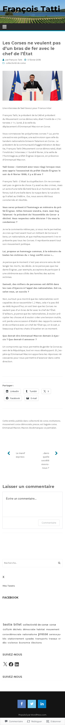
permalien (51, 428)
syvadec (29, 638)
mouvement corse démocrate (17, 424)
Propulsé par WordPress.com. (32, 715)
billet (18, 624)
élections (36, 642)
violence (13, 642)
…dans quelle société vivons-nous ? (45, 461)
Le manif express (20, 455)
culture (7, 629)
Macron (24, 428)
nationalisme (29, 634)
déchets (17, 629)
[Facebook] (11, 664)
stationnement (16, 638)
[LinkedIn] (17, 664)
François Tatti (31, 9)
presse (36, 424)
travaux (53, 638)
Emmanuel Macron (11, 428)
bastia (7, 624)
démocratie (29, 629)
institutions (54, 421)
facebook (10, 597)
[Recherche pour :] (32, 563)
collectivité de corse (16, 63)
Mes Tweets (8, 585)
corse (54, 424)
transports (41, 638)
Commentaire (49, 522)
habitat (40, 629)
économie (24, 642)
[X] (5, 664)
